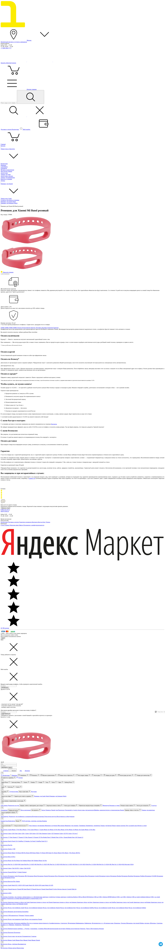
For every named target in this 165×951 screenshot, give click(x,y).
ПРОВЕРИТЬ (4, 687)
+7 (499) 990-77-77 (6, 48)
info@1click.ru (5, 511)
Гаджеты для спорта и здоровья (10, 200)
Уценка (3, 180)
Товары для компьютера (8, 177)
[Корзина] (13, 142)
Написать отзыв (5, 508)
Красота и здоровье (6, 179)
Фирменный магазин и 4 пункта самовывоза (14, 42)
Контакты (54, 424)
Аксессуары (4, 173)
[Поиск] (30, 97)
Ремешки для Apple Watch (8, 201)
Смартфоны (4, 166)
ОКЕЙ (2, 638)
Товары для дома (6, 174)
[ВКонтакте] (40, 61)
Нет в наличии (5, 274)
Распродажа (4, 163)
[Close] (13, 653)
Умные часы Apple (6, 198)
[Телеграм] (14, 61)
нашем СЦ (32, 478)
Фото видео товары (6, 171)
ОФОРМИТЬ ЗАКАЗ (6, 767)
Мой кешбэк (27, 129)
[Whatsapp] (66, 61)
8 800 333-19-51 (5, 509)
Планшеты (4, 168)
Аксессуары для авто (7, 176)
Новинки (3, 165)
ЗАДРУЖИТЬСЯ (5, 713)
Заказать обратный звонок (8, 63)
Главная (3, 144)
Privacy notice (160, 711)
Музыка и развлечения (7, 170)
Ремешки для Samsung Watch (9, 203)
